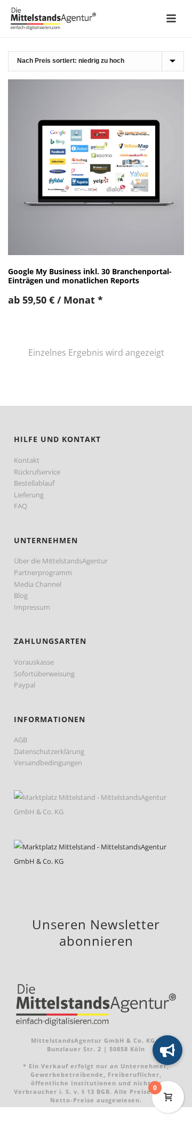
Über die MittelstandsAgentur (61, 561)
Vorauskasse (34, 662)
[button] (167, 1050)
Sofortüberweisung (44, 673)
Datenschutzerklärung (49, 751)
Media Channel (37, 584)
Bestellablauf (34, 483)
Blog (21, 595)
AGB (20, 739)
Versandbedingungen (48, 762)
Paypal (24, 685)
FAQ (20, 506)
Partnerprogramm (43, 572)
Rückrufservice (37, 472)
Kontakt (26, 460)
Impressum (32, 607)
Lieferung (29, 495)
